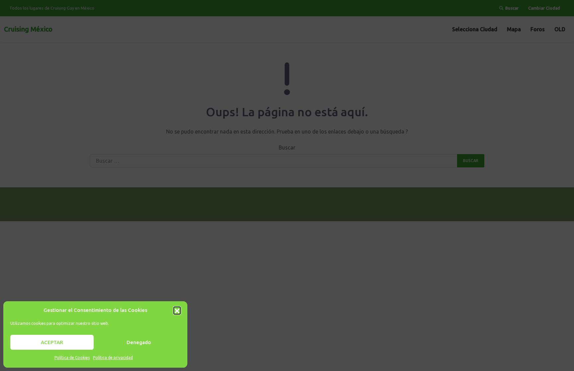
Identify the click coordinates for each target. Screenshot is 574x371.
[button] (177, 310)
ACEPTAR (52, 342)
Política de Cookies (72, 357)
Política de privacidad (113, 357)
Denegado (139, 342)
